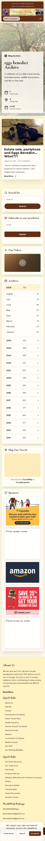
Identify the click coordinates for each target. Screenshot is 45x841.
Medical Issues (11, 742)
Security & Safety (12, 785)
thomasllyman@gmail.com (13, 818)
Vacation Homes (12, 797)
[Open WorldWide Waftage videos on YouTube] (22, 263)
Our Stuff (8, 746)
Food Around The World (15, 714)
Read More (8, 176)
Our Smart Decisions (13, 762)
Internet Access (11, 730)
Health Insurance (12, 722)
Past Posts (9, 769)
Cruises (8, 711)
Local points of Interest (14, 738)
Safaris (8, 781)
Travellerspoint (22, 482)
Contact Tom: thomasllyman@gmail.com (22, 6)
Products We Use (12, 773)
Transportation (11, 789)
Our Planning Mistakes (14, 750)
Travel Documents (12, 793)
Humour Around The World (16, 726)
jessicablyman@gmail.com (14, 813)
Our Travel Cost (11, 766)
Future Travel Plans (13, 718)
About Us (9, 703)
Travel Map (27, 479)
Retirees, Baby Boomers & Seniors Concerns (23, 777)
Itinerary (8, 734)
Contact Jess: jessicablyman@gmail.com (22, 3)
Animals (8, 707)
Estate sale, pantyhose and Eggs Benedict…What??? (22, 153)
